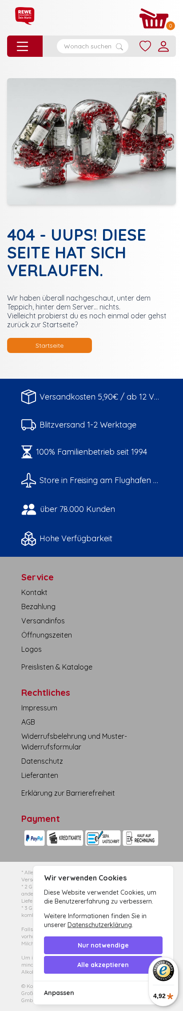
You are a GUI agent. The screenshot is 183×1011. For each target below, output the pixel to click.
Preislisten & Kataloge (56, 666)
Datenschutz (42, 761)
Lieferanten (39, 775)
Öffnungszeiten (46, 634)
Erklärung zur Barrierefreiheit (68, 793)
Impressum (39, 707)
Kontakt (34, 592)
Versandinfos (43, 620)
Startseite (50, 345)
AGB (28, 722)
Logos (31, 649)
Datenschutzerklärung (100, 925)
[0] (154, 18)
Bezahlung (38, 606)
